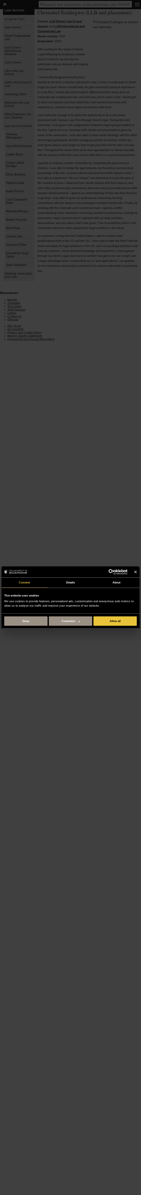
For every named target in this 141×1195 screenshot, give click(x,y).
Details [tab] (70, 582)
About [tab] (117, 582)
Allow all (115, 621)
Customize (68, 621)
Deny (26, 621)
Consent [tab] (24, 582)
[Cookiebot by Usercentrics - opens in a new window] (111, 572)
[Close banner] (135, 572)
